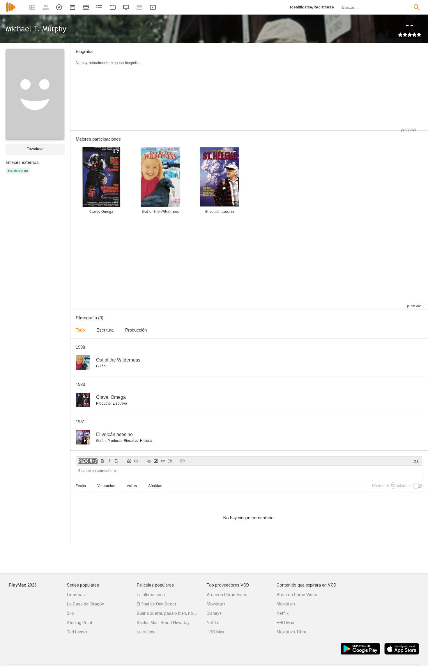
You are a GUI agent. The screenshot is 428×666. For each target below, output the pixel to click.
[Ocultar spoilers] (88, 461)
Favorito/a (34, 149)
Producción (136, 329)
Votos (132, 485)
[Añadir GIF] (162, 461)
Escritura (105, 329)
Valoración (106, 485)
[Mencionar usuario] (182, 461)
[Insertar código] (135, 461)
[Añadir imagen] (155, 461)
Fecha (81, 485)
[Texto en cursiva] (109, 461)
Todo (80, 329)
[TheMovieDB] (18, 174)
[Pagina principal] (11, 11)
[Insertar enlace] (148, 461)
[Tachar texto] (116, 461)
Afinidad (155, 485)
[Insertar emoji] (169, 461)
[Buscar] (416, 7)
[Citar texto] (128, 461)
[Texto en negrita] (102, 461)
